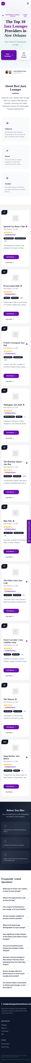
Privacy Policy (5, 1044)
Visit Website (10, 257)
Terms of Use (5, 1047)
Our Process (4, 1031)
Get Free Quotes (23, 55)
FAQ (2, 1034)
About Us (4, 1028)
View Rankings (7, 55)
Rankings (4, 1025)
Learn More (9, 262)
